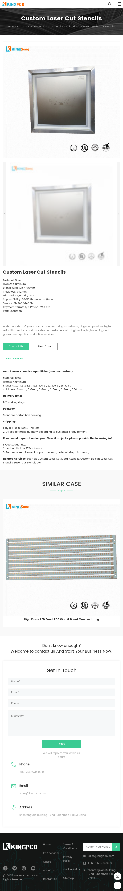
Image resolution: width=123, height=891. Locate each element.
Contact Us (16, 346)
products (35, 27)
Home (47, 844)
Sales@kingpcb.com (32, 793)
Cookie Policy (71, 869)
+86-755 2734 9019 (31, 772)
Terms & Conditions (70, 846)
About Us (49, 870)
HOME (12, 27)
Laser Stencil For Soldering (61, 27)
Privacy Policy (67, 859)
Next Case (44, 346)
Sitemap (68, 878)
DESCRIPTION (14, 359)
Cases (23, 27)
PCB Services (51, 853)
